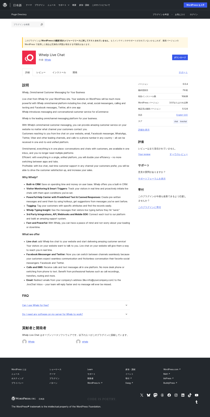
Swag (129, 383)
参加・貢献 (130, 369)
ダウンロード (180, 57)
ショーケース (55, 369)
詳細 (27, 72)
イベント (129, 374)
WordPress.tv (95, 383)
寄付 (128, 378)
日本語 (41, 399)
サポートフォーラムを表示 (152, 178)
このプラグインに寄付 (149, 207)
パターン (53, 383)
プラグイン (54, 378)
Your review (144, 154)
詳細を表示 (144, 129)
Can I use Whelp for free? (35, 305)
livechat (183, 121)
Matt (166, 374)
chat (176, 121)
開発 (75, 72)
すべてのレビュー (179, 154)
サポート (183, 72)
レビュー (41, 72)
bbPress (168, 378)
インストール (59, 72)
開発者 (90, 378)
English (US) (182, 115)
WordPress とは (18, 369)
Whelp (48, 59)
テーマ (52, 374)
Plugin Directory (19, 14)
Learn (90, 369)
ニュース (15, 374)
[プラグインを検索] (42, 24)
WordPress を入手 (195, 5)
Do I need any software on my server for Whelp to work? (52, 314)
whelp (85, 341)
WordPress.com (172, 369)
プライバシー (17, 383)
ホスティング (17, 378)
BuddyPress (170, 383)
